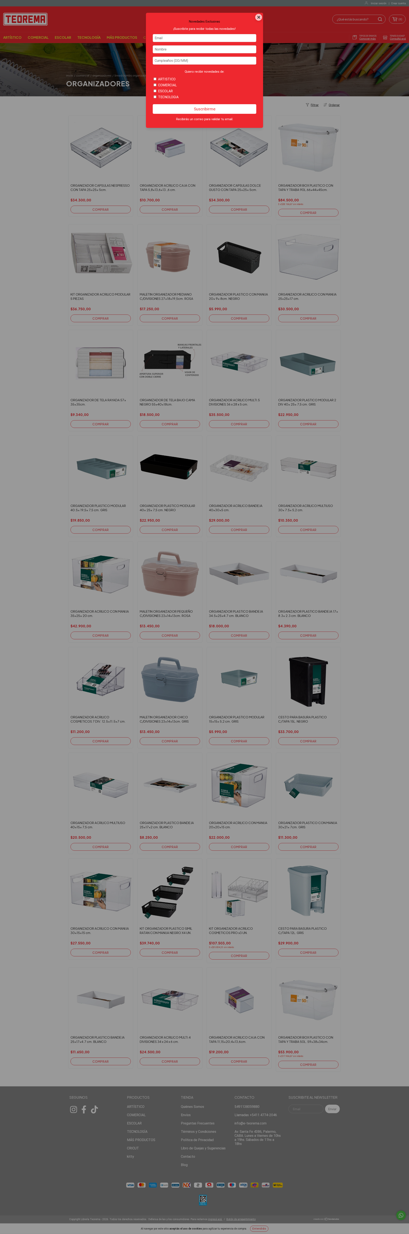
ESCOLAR (165, 91)
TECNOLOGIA (168, 97)
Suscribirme (204, 109)
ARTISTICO (167, 79)
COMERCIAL (167, 85)
